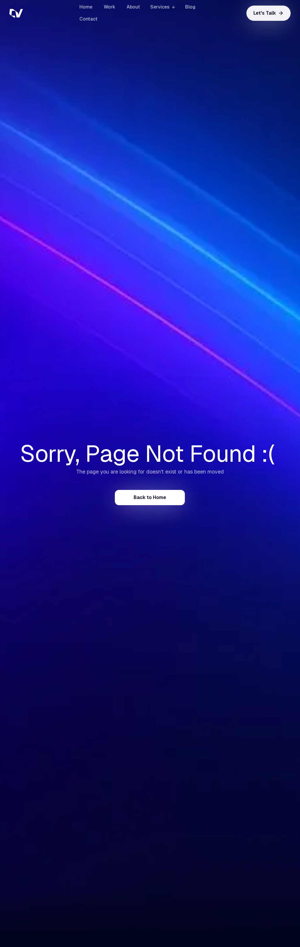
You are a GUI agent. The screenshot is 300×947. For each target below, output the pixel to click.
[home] (38, 13)
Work (109, 7)
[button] (163, 7)
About (133, 7)
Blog (190, 7)
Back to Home (150, 497)
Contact (88, 19)
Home (85, 7)
